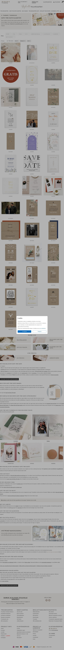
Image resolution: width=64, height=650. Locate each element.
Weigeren (39, 331)
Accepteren (24, 331)
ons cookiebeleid (43, 328)
